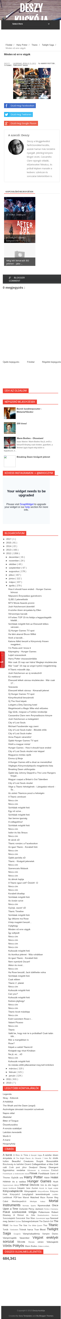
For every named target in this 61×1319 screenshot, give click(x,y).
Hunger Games (40, 1181)
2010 (9, 1083)
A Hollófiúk (8, 1101)
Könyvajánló (31, 1191)
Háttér (47, 1178)
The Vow (23, 1225)
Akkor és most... (16, 965)
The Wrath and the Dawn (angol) (19, 1105)
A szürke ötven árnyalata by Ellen (24, 610)
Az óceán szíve (15, 900)
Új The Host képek (17, 701)
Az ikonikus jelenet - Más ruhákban (25, 954)
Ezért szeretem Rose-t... (20, 1019)
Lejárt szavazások (17, 655)
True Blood (40, 1229)
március (13, 1068)
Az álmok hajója (16, 879)
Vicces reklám (37, 1242)
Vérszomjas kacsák (17, 614)
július (12, 575)
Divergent (53, 1167)
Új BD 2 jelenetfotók (18, 599)
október (13, 564)
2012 (9, 553)
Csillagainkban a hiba (43, 1164)
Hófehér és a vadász (15, 1181)
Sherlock (54, 1215)
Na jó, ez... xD (15, 1054)
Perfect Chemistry (51, 1209)
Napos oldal (9, 1113)
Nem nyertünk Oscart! (19, 961)
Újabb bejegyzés (11, 362)
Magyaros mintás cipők (19, 755)
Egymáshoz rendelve (15, 1170)
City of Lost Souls (16, 722)
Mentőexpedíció (21, 1201)
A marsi (6, 1140)
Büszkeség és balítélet (14, 1164)
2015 (9, 542)
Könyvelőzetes (44, 1191)
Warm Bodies (31, 1246)
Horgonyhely (9, 1143)
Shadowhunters (44, 1215)
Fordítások (44, 1173)
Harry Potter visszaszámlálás (22, 658)
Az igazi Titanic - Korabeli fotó (23, 847)
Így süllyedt (13, 933)
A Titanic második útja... (20, 669)
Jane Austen (32, 1188)
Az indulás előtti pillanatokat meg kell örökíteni (31, 1065)
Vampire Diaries (50, 1234)
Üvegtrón (18, 1234)
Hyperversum (8, 1185)
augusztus (14, 571)
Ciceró (28, 1164)
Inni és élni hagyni (49, 1185)
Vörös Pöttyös (14, 1246)
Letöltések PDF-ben (13, 1197)
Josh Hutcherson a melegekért (23, 719)
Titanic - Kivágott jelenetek (21, 861)
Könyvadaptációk (13, 1191)
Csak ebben (14, 979)
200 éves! (22, 423)
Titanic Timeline (16, 911)
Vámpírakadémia (32, 1233)
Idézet (17, 1185)
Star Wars (31, 1218)
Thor (45, 1225)
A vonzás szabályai (12, 1128)
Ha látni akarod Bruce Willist (22, 634)
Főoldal (30, 362)
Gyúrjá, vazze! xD (17, 908)
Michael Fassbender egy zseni (23, 726)
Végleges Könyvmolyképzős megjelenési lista (30, 765)
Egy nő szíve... (15, 811)
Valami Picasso (15, 1022)
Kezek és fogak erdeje (48, 1188)
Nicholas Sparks (30, 1206)
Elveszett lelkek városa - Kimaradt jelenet (28, 690)
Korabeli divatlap (16, 893)
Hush (55, 1181)
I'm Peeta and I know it (19, 648)
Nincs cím (13, 800)
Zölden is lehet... (44, 1246)
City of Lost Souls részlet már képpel (26, 751)
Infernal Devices (30, 1184)
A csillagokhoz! (15, 822)
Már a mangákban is (18, 1040)
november (14, 560)
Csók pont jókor (19, 1167)
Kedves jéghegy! (16, 1001)
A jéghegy (13, 926)
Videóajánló (52, 1242)
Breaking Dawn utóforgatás (21, 769)
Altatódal (7, 1117)
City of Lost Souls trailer (20, 733)
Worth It (7, 1136)
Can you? (13, 994)
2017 (9, 539)
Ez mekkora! (14, 676)
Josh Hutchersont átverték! (21, 606)
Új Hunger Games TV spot (21, 630)
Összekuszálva (10, 1124)
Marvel (26, 1197)
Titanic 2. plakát (16, 983)
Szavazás (13, 687)
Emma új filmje (15, 758)
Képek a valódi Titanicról (20, 1047)
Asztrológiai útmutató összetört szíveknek (23, 1109)
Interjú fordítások (10, 1188)
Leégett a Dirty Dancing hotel (22, 704)
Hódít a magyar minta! (19, 744)
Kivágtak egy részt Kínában (21, 1050)
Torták (6, 1230)
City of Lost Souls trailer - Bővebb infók (27, 730)
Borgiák (41, 1161)
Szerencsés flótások (18, 868)
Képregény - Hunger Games (22, 651)
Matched (35, 1197)
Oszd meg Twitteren (21, 114)
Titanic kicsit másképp (19, 1011)
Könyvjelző (16, 1194)
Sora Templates (25, 1316)
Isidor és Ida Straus (18, 832)
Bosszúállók (52, 1161)
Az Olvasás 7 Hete (40, 1158)
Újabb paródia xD (16, 857)
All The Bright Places (22, 1158)
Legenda (7, 1094)
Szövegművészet (30, 1221)
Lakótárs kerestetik (12, 1132)
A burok (8, 1154)
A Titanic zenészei (17, 796)
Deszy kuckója (31, 14)
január (12, 1075)
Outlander (24, 1209)
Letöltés (55, 1194)
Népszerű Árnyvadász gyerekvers (25, 596)
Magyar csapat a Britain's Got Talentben (28, 779)
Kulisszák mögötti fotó (19, 951)
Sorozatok (21, 1218)
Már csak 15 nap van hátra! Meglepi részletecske (32, 662)
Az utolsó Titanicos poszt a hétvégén (26, 793)
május (12, 582)
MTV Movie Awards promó (21, 603)
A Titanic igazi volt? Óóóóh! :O (23, 883)
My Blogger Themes (44, 1316)
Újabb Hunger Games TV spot (23, 740)
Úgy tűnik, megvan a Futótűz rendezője (27, 712)
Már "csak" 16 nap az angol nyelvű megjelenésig (32, 666)
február (13, 1072)
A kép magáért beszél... (20, 922)
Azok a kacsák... (16, 637)
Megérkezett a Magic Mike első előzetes (28, 708)
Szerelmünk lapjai (43, 1218)
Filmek (34, 1173)
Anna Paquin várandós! (19, 737)
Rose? (11, 1043)
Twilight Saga (20, 65)
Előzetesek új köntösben (39, 1170)
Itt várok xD (14, 840)
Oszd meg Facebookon (22, 105)
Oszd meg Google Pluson (23, 123)
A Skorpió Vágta (36, 1155)
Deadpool (34, 1167)
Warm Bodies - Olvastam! (30, 438)
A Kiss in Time (21, 1155)
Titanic (8, 65)
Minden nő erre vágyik (19, 929)
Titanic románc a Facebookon (23, 843)
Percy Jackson (36, 1209)
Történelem (14, 1230)
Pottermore (44, 1212)
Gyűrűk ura (17, 1177)
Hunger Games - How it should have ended (29, 747)
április (12, 585)
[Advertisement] (32, 37)
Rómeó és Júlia (27, 1215)
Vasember (26, 1238)
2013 (9, 550)
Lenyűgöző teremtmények (37, 1194)
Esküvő (54, 1170)
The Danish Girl (46, 1221)
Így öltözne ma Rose (18, 918)
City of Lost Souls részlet (20, 783)
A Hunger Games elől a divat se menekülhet (30, 762)
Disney (44, 1167)
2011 (9, 1079)
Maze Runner (47, 1197)
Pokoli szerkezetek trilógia (20, 1212)
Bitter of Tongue (10, 1121)
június (12, 578)
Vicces (22, 1241)
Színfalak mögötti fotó (19, 807)
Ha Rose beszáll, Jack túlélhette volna (27, 972)
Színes (19, 1221)
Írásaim (21, 1188)
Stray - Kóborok (10, 1098)
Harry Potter (48, 63)
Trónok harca (26, 1229)
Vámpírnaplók (11, 1238)
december (14, 557)
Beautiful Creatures (24, 1161)
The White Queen (35, 1225)
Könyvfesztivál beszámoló (21, 697)
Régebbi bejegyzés (51, 362)
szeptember (15, 568)
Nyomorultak (45, 1205)
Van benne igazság (17, 818)
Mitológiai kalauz (39, 1201)
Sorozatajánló (9, 1218)
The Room (14, 1225)
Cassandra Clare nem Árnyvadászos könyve (30, 715)
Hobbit (54, 1177)
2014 (9, 546)
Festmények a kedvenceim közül (16, 1174)
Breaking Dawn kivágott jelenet (33, 457)
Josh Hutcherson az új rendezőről (25, 673)
